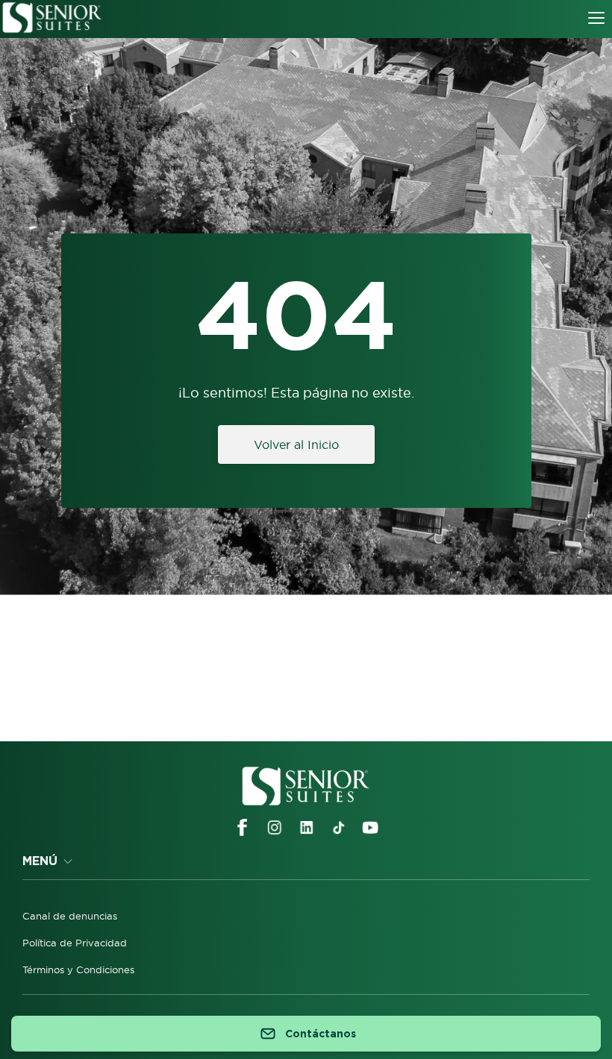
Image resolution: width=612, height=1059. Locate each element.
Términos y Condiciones (78, 969)
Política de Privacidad (74, 943)
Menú (39, 861)
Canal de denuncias (69, 916)
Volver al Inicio (296, 444)
